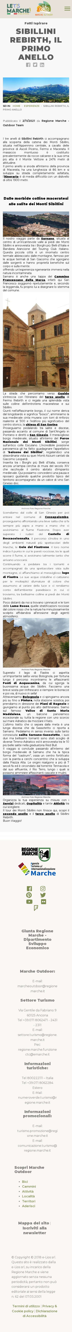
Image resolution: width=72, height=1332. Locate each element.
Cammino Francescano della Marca (36, 278)
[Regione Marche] (36, 854)
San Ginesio (39, 435)
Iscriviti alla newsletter (35, 1230)
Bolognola (31, 697)
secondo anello (15, 814)
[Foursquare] (36, 909)
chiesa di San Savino (42, 424)
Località (28, 1196)
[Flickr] (43, 902)
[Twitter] (43, 896)
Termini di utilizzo (26, 1306)
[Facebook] (29, 889)
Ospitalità (34, 803)
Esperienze (32, 106)
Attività (59, 803)
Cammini (29, 1186)
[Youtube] (29, 902)
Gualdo (63, 393)
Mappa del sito (33, 1223)
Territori (28, 1201)
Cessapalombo (57, 517)
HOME (16, 106)
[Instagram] (42, 889)
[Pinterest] (29, 896)
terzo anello (55, 397)
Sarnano (47, 238)
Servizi (8, 803)
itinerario (11, 176)
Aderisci (28, 1206)
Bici (25, 1182)
